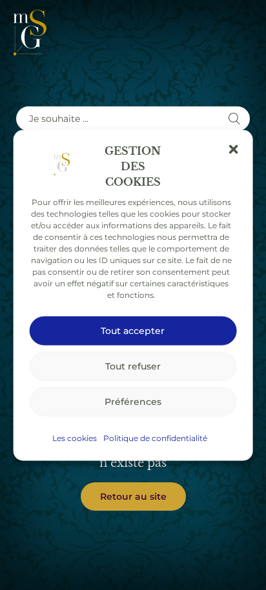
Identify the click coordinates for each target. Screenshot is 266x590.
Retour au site (133, 496)
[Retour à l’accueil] (29, 32)
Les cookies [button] (74, 437)
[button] (233, 149)
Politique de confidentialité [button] (155, 437)
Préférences (133, 401)
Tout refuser (133, 366)
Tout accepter (133, 330)
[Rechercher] (234, 118)
